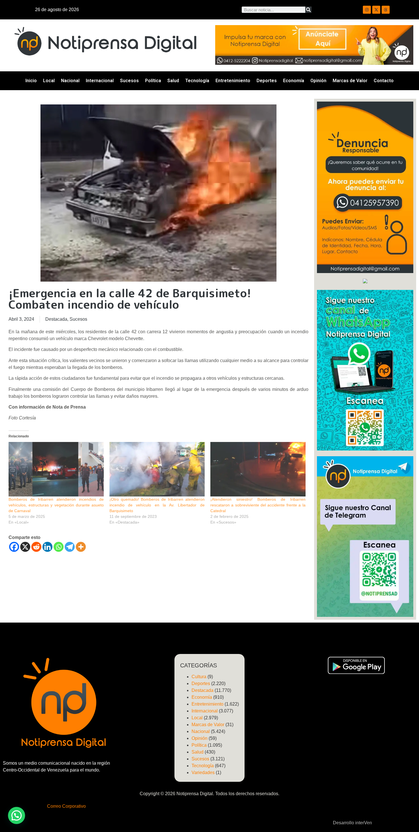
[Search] (308, 10)
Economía (293, 80)
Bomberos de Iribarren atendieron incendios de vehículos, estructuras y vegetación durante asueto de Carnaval (56, 505)
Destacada (56, 319)
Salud (173, 80)
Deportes (267, 80)
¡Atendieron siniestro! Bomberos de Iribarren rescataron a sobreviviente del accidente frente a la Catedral (258, 505)
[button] (16, 815)
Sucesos (129, 80)
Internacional (100, 80)
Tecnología (197, 80)
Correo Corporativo (66, 806)
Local (49, 80)
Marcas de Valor (350, 80)
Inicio (31, 80)
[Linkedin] (47, 547)
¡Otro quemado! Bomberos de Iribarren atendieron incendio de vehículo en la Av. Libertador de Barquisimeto (157, 505)
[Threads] (386, 10)
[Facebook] (14, 547)
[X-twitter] (376, 10)
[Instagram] (367, 10)
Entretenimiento (232, 80)
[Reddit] (36, 547)
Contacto (384, 80)
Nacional (70, 80)
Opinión (318, 80)
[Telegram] (70, 547)
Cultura (199, 676)
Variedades (203, 772)
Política (153, 80)
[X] (25, 547)
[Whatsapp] (59, 547)
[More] (81, 547)
